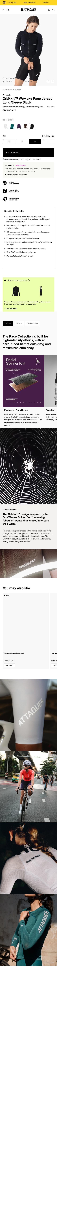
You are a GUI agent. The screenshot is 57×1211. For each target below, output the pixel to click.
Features (8, 324)
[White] (5, 126)
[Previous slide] (48, 81)
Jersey (18, 89)
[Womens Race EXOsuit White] (26, 622)
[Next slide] (52, 81)
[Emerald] (12, 126)
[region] (28, 391)
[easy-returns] (26, 3)
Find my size (48, 136)
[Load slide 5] (31, 81)
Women (5, 89)
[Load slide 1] (25, 81)
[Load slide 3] (28, 81)
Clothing (12, 89)
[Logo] (28, 9)
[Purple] (19, 126)
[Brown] (25, 126)
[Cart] (54, 9)
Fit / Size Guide (32, 324)
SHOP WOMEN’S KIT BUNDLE (17, 174)
